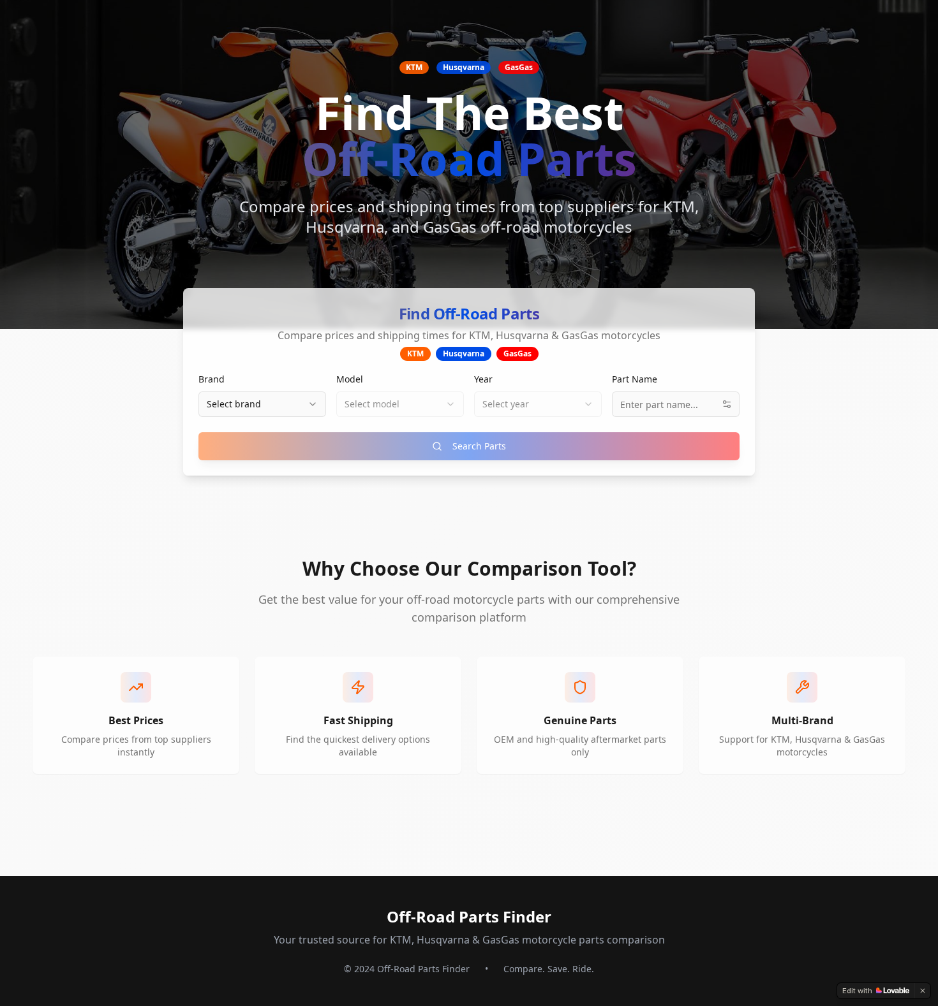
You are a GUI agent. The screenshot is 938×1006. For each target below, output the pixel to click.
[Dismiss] (922, 990)
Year (483, 379)
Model (349, 379)
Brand (211, 379)
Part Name (634, 379)
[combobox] (262, 404)
